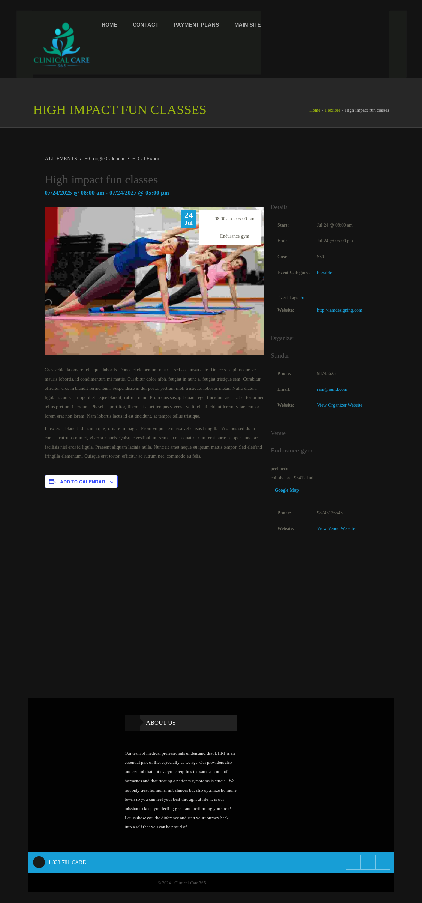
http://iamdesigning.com (339, 310)
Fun (303, 297)
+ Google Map (285, 490)
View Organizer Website (339, 405)
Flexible (332, 110)
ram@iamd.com (332, 389)
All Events (61, 158)
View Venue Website (336, 528)
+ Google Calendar (105, 158)
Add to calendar (82, 481)
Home (314, 110)
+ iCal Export (146, 158)
